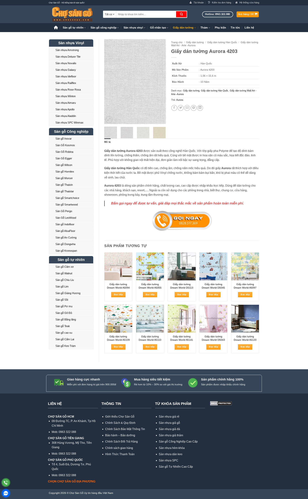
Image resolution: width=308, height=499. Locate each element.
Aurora (179, 100)
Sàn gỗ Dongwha (65, 244)
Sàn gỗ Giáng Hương (67, 293)
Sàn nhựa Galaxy (65, 69)
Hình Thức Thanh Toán (120, 454)
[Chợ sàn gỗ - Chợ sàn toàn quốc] (73, 14)
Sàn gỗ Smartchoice (67, 197)
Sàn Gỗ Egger (63, 158)
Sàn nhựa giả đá (169, 429)
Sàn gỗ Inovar (63, 138)
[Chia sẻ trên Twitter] (181, 108)
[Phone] (6, 483)
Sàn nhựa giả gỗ (169, 422)
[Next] (160, 81)
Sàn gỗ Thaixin (64, 184)
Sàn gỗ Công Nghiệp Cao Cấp (178, 441)
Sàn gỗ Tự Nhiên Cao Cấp (176, 466)
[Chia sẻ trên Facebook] (174, 108)
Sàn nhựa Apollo (65, 109)
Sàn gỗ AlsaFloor (65, 230)
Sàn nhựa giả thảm (171, 435)
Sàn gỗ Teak (62, 326)
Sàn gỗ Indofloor (64, 224)
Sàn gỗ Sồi (61, 299)
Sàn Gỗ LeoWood (65, 217)
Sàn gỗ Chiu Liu (64, 279)
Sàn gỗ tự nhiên (73, 27)
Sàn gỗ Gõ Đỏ (63, 312)
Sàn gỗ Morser (64, 178)
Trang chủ (177, 42)
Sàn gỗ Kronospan (66, 250)
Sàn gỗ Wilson (63, 164)
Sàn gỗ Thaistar (64, 191)
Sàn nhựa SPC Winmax (69, 122)
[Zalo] (6, 493)
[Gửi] (181, 14)
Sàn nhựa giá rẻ (169, 416)
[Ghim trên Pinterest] (194, 108)
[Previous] (110, 81)
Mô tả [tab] (107, 142)
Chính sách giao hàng (119, 447)
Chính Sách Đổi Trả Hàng (121, 441)
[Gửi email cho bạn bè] (187, 108)
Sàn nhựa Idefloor (65, 76)
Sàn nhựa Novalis (65, 63)
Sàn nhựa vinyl (133, 27)
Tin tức (235, 27)
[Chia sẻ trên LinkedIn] (200, 108)
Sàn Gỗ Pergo (63, 211)
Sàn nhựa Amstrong (67, 50)
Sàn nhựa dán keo (170, 454)
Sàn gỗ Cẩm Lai (64, 339)
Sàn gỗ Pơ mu (63, 306)
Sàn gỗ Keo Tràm (65, 345)
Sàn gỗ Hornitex (64, 171)
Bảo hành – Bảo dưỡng (120, 435)
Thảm (204, 27)
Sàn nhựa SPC (168, 460)
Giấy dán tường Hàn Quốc (222, 42)
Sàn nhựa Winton (65, 96)
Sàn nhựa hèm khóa (172, 447)
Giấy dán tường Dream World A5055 (150, 286)
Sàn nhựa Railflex (65, 82)
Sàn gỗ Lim (62, 286)
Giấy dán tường (183, 27)
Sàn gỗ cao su (63, 332)
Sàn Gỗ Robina (64, 151)
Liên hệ (249, 27)
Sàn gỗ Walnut (63, 273)
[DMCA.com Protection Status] (220, 403)
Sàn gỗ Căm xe (64, 266)
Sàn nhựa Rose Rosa (68, 89)
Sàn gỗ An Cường (65, 237)
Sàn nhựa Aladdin (65, 115)
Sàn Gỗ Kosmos (65, 145)
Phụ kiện (220, 27)
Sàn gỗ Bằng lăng (65, 319)
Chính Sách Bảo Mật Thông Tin (125, 429)
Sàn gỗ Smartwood (66, 204)
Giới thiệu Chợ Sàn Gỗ (119, 416)
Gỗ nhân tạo (158, 27)
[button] (248, 14)
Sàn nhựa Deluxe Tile (67, 56)
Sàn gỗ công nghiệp (103, 27)
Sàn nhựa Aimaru (65, 102)
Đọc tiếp (118, 295)
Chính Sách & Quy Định (120, 422)
